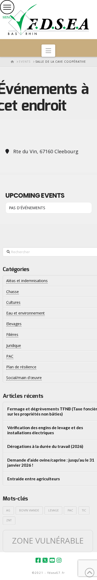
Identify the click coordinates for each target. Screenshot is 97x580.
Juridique (13, 345)
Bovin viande (29, 510)
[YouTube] (52, 560)
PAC (70, 510)
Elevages (14, 323)
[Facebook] (38, 560)
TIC (84, 510)
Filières (12, 334)
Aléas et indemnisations (27, 280)
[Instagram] (59, 560)
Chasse (12, 291)
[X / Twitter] (45, 560)
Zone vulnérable (48, 540)
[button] (7, 7)
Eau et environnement (25, 313)
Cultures (13, 302)
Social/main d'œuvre (24, 377)
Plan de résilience (21, 366)
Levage (53, 510)
